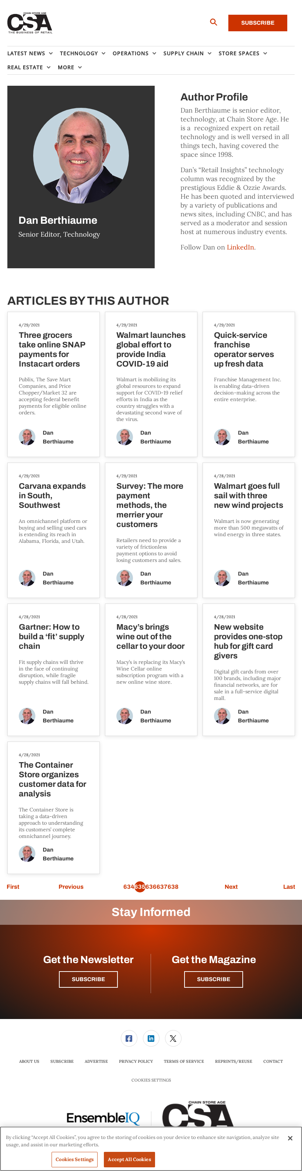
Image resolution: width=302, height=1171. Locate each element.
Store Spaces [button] (239, 53)
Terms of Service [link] (184, 1061)
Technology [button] (79, 53)
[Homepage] (30, 23)
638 (173, 887)
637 (162, 887)
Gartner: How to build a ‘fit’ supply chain (51, 637)
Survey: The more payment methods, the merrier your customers (149, 505)
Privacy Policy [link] (136, 1061)
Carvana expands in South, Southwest (52, 496)
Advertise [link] (96, 1061)
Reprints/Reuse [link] (233, 1061)
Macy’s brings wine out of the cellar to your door (150, 637)
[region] (151, 1148)
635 (139, 887)
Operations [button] (131, 53)
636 (151, 887)
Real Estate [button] (25, 67)
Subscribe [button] (88, 979)
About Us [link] (29, 1061)
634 (128, 887)
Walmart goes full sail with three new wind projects (248, 496)
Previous (71, 887)
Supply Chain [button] (184, 53)
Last (289, 887)
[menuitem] (33, 53)
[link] (129, 1038)
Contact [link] (273, 1061)
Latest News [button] (26, 53)
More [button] (66, 67)
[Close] (290, 1138)
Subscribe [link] (62, 1061)
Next (231, 887)
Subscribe (257, 23)
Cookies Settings (151, 1080)
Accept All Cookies (129, 1159)
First (13, 887)
